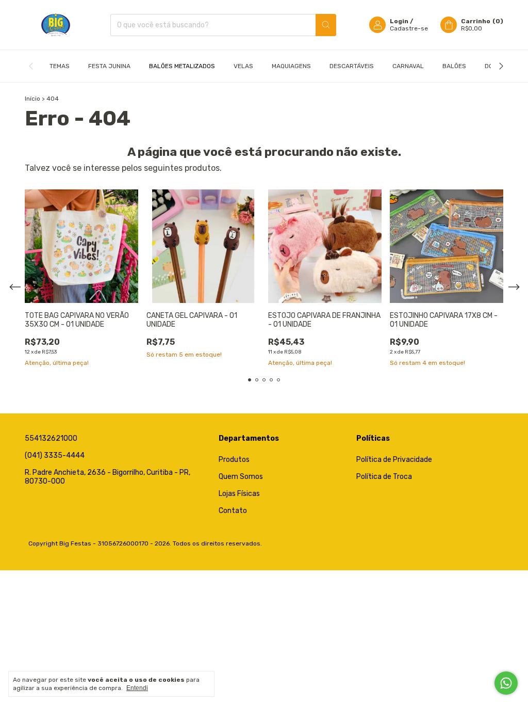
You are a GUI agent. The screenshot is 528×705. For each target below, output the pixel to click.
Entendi (137, 688)
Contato (233, 510)
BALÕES (454, 66)
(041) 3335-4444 (55, 455)
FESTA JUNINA (109, 66)
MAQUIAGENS (291, 66)
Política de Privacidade (394, 459)
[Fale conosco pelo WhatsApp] (506, 683)
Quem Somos (241, 476)
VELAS (243, 66)
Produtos (234, 459)
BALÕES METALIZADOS (182, 66)
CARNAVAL (408, 66)
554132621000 (51, 438)
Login (399, 21)
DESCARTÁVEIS (351, 66)
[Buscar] (326, 25)
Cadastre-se (409, 28)
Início (32, 98)
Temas (60, 66)
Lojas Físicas (239, 493)
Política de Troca (384, 476)
